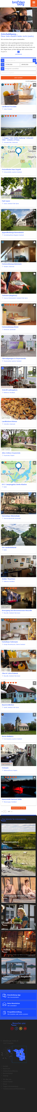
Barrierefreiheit (8, 1073)
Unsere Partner (8, 1082)
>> (11, 811)
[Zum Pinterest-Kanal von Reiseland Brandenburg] (12, 1028)
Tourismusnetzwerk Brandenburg (14, 1089)
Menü (33, 5)
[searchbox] (13, 60)
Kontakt (5, 1066)
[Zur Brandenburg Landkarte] (14, 1055)
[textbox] (11, 69)
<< (2, 811)
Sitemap (5, 1076)
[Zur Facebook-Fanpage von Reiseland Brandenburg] (16, 1028)
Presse (5, 1084)
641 (9, 811)
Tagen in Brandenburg (10, 1086)
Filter (23, 808)
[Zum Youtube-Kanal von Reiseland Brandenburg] (25, 1028)
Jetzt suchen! (18, 77)
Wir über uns (7, 1079)
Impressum (6, 1069)
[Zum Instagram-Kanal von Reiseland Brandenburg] (20, 1028)
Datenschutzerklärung (10, 1071)
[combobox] (18, 60)
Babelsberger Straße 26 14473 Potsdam (10, 1042)
